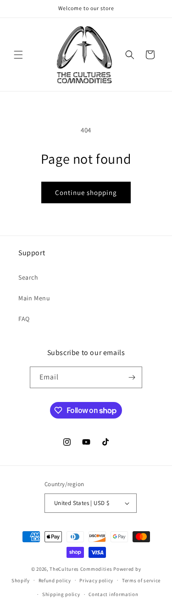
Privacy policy (96, 580)
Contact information (113, 594)
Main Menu (34, 298)
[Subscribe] (132, 377)
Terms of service (141, 580)
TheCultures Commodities (81, 569)
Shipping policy (61, 594)
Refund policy (55, 580)
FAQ (24, 319)
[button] (18, 55)
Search (28, 277)
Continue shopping (86, 192)
